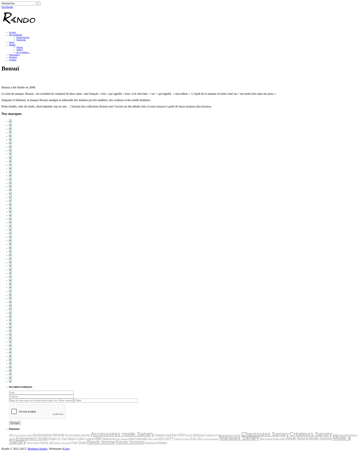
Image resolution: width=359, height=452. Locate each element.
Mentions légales (37, 448)
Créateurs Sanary (311, 434)
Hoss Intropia (121, 439)
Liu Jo (196, 438)
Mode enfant (279, 438)
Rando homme (130, 442)
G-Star (80, 438)
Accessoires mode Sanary (122, 434)
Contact (12, 60)
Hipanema (108, 438)
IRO (161, 438)
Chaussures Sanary (265, 434)
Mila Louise (266, 438)
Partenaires (14, 55)
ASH (181, 435)
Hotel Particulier (137, 438)
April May (171, 434)
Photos (19, 47)
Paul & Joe (46, 442)
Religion (162, 442)
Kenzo (177, 438)
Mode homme (320, 438)
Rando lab (21, 40)
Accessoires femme (48, 435)
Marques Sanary (239, 438)
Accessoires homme (77, 434)
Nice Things (33, 442)
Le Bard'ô (186, 439)
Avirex (189, 435)
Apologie (160, 434)
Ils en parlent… (23, 52)
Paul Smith (79, 442)
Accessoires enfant (23, 435)
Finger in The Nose (61, 438)
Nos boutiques (15, 35)
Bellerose (199, 434)
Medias (12, 45)
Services (13, 57)
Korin (66, 448)
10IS (11, 435)
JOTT (169, 438)
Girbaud (89, 438)
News (11, 42)
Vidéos (19, 50)
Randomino (151, 442)
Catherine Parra (213, 435)
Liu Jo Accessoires (210, 439)
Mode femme (298, 438)
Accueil (12, 32)
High (98, 438)
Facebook (7, 7)
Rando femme (22, 37)
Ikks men (153, 438)
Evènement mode (32, 438)
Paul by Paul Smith (62, 443)
